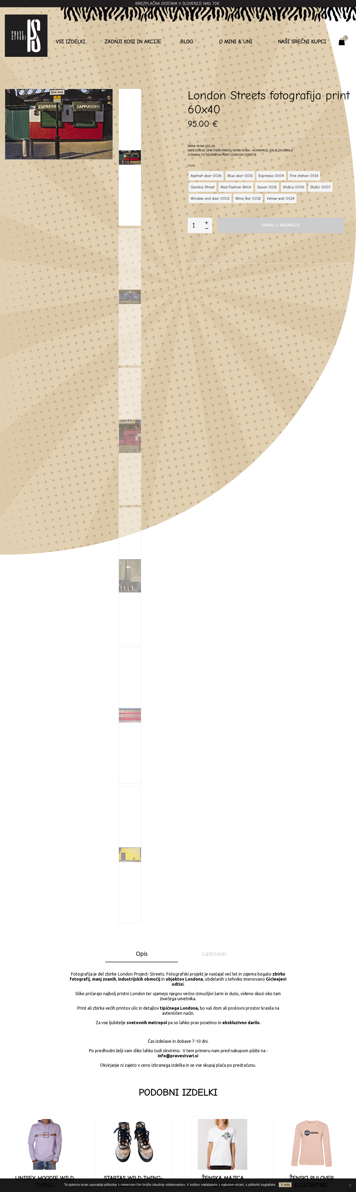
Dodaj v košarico (280, 225)
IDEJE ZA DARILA (281, 150)
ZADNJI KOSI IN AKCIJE (133, 41)
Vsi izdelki (70, 41)
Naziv (191, 165)
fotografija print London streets (228, 154)
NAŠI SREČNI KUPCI (302, 41)
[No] (350, 1185)
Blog (186, 41)
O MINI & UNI (235, 41)
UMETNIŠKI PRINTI (218, 150)
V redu (285, 1184)
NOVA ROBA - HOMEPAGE (250, 150)
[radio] (206, 175)
